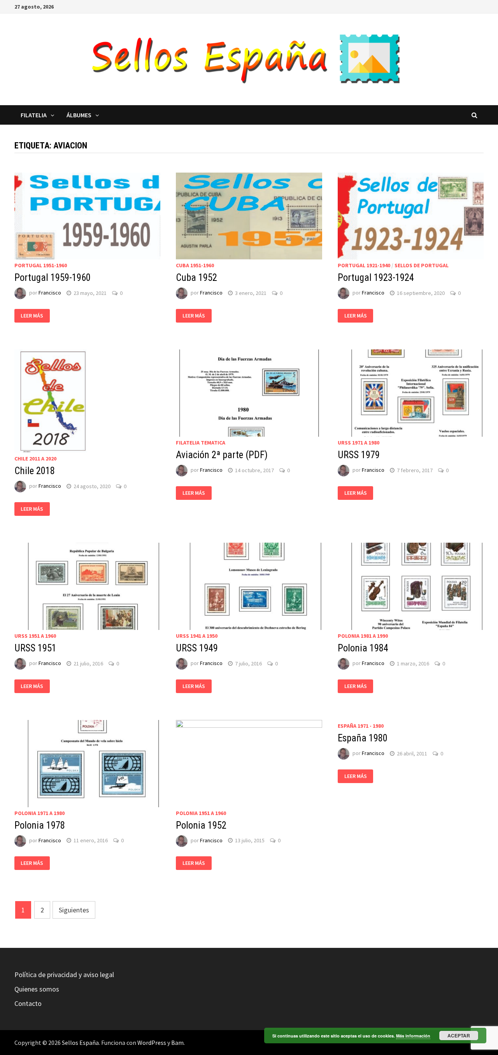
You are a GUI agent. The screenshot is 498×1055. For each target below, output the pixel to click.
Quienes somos (36, 988)
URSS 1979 (359, 454)
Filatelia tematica (200, 442)
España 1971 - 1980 (361, 725)
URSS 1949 (197, 648)
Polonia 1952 (201, 825)
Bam (177, 1042)
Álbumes (79, 115)
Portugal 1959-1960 (52, 277)
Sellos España (80, 1042)
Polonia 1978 (39, 825)
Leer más (32, 315)
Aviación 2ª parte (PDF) (222, 454)
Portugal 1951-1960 (40, 265)
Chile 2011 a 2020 (35, 458)
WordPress (151, 1042)
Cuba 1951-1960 (195, 265)
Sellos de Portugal (422, 265)
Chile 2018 (34, 470)
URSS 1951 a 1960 (35, 635)
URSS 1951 (35, 648)
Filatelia (34, 115)
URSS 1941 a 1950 (196, 635)
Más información (413, 1036)
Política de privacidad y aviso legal (64, 974)
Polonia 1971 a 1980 (39, 813)
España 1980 (363, 738)
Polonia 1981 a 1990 (363, 635)
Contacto (28, 1003)
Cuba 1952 (196, 277)
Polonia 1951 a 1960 (201, 813)
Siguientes (74, 909)
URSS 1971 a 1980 (358, 442)
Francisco (50, 292)
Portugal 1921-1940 (364, 265)
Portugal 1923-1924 (376, 277)
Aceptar (458, 1035)
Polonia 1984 (363, 648)
